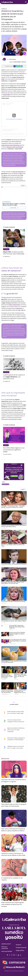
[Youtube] (14, 955)
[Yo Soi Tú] (14, 937)
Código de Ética (20, 950)
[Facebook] (7, 955)
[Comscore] (14, 962)
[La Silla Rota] (14, 928)
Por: (11, 59)
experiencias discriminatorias (10, 145)
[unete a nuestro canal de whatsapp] (14, 471)
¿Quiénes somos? (6, 944)
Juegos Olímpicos (5, 484)
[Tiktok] (16, 955)
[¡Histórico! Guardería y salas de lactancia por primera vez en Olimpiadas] (15, 66)
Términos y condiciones (4, 947)
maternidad (6, 94)
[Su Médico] (14, 932)
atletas (3, 280)
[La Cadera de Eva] (7, 2)
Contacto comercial (21, 947)
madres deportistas (14, 304)
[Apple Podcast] (20, 955)
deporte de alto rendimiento (15, 147)
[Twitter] (9, 955)
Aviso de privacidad (6, 951)
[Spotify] (18, 955)
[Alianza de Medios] (14, 967)
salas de (17, 171)
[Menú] (26, 2)
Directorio (18, 944)
